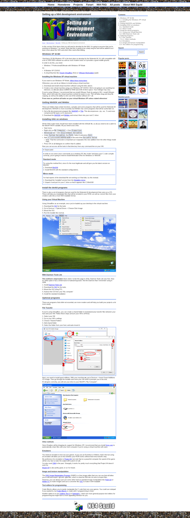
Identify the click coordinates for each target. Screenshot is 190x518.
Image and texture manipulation (132, 43)
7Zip (81, 111)
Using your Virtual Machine (130, 32)
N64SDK (57, 115)
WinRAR (75, 111)
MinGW (55, 167)
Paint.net (108, 480)
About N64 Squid (132, 4)
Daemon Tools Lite (55, 285)
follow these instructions (78, 80)
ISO (55, 206)
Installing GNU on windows (128, 25)
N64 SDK (58, 42)
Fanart (89, 4)
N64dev (67, 115)
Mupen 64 (45, 468)
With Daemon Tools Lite (129, 34)
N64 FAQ (102, 4)
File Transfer (125, 37)
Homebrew (64, 4)
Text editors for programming (131, 44)
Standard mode (126, 27)
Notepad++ (76, 494)
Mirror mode (125, 29)
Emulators (124, 41)
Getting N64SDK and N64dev (129, 23)
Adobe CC (46, 481)
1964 (54, 463)
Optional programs (125, 36)
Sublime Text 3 (64, 494)
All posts (115, 4)
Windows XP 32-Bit (126, 18)
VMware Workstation (86, 73)
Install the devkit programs (128, 30)
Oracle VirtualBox (66, 73)
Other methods (128, 39)
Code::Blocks (62, 491)
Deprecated (49, 150)
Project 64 (68, 459)
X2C (81, 481)
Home (51, 4)
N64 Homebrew (50, 42)
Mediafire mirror (79, 180)
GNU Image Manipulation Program (57, 475)
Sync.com (109, 445)
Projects (78, 4)
